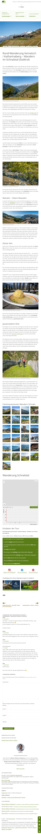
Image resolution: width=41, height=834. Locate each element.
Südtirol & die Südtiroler (21, 827)
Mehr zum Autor (21, 768)
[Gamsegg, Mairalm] (25, 420)
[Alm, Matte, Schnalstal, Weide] (7, 429)
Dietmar (4, 631)
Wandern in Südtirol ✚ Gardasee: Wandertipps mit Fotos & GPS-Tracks (27, 1)
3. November (6, 619)
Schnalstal (28, 46)
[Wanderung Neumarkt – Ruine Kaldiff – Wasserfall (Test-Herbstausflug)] (39, 828)
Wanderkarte (32, 16)
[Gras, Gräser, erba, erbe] (25, 457)
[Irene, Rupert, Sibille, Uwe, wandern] (34, 420)
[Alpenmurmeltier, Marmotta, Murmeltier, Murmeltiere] (20, 173)
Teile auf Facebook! (22, 572)
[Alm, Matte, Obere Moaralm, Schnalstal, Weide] (34, 429)
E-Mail (4, 715)
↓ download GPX (33, 507)
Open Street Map (6, 780)
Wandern (35, 46)
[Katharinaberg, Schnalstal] (20, 88)
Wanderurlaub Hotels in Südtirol (9, 740)
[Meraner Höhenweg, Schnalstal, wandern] (20, 364)
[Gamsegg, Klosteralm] (16, 420)
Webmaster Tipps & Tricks (8, 827)
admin (4, 663)
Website (4, 722)
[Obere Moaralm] (16, 429)
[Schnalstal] (16, 410)
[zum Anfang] (39, 818)
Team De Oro (5, 813)
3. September (6, 665)
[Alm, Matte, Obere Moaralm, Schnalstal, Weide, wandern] (7, 438)
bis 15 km (22, 46)
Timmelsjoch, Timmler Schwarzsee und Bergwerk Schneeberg (27, 804)
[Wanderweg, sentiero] (16, 457)
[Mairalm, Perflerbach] (7, 420)
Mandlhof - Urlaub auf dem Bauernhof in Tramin (13, 797)
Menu (22, 7)
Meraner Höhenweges (17, 334)
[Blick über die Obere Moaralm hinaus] (20, 217)
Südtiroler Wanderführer (16, 775)
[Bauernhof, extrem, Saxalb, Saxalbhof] (25, 438)
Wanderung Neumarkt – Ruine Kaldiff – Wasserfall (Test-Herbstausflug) (11, 606)
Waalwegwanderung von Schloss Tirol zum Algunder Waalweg (27, 808)
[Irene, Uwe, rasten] (7, 466)
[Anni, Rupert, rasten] (34, 457)
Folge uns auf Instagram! (9, 572)
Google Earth (33, 113)
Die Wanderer (12, 819)
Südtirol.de (4, 793)
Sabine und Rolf (5, 811)
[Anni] (7, 447)
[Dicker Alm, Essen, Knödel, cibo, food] (20, 296)
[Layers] (4, 504)
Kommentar (5, 682)
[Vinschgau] (16, 447)
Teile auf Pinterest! (33, 572)
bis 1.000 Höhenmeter (13, 46)
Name (4, 709)
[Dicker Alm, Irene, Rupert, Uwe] (34, 438)
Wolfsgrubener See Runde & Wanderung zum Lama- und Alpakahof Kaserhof (23, 813)
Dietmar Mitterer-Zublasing (8, 804)
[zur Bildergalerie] (39, 824)
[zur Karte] (39, 821)
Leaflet (37, 505)
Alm (4, 595)
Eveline (4, 617)
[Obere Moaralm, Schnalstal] (25, 410)
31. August (5, 648)
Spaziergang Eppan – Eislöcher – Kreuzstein (30, 605)
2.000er (5, 46)
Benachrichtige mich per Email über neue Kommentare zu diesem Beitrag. (18, 704)
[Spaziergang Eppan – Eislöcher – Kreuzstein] (39, 831)
